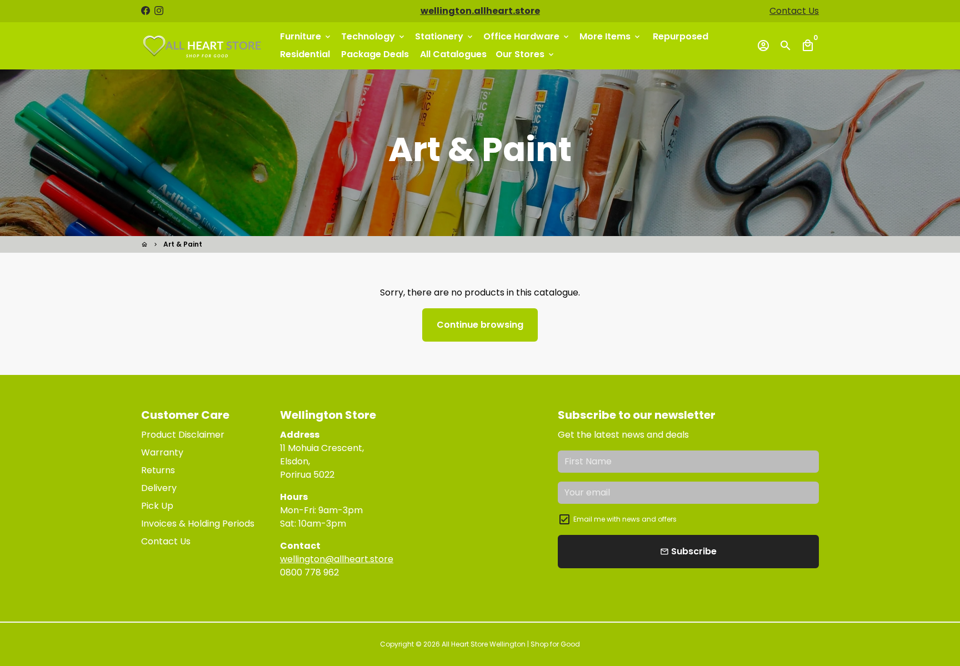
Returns (158, 470)
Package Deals (375, 54)
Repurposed (680, 36)
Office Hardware (527, 36)
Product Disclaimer (182, 434)
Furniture (306, 36)
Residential (305, 54)
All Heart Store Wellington (484, 644)
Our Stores (526, 54)
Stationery (444, 36)
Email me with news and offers (625, 519)
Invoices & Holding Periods (197, 523)
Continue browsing (480, 324)
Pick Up (157, 505)
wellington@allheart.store (336, 559)
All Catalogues (453, 54)
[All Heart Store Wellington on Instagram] (158, 10)
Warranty (162, 452)
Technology (373, 36)
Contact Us (794, 10)
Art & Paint (182, 244)
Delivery (159, 488)
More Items (610, 36)
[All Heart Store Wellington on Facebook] (145, 10)
